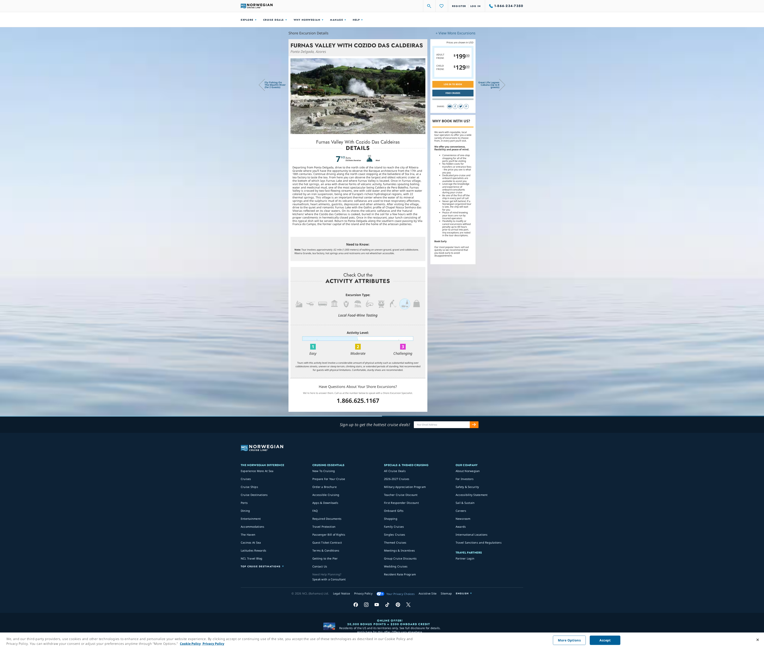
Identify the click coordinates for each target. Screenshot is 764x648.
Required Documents (327, 519)
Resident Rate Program (400, 574)
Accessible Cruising (325, 495)
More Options (569, 640)
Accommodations (252, 527)
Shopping (390, 519)
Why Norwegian (307, 19)
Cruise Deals (273, 19)
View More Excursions (457, 33)
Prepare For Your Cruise (328, 479)
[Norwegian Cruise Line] (257, 6)
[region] (382, 640)
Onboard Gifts (393, 511)
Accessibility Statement (472, 495)
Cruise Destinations (254, 495)
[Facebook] (455, 106)
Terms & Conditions (325, 550)
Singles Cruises (394, 534)
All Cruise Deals (395, 471)
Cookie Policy (190, 643)
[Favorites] (442, 6)
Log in (475, 6)
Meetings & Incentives (399, 550)
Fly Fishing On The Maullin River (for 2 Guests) (275, 85)
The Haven (248, 534)
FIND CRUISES (452, 92)
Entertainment (251, 519)
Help (356, 19)
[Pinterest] (466, 106)
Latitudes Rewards (253, 550)
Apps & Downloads (325, 503)
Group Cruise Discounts (400, 558)
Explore (247, 19)
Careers (461, 511)
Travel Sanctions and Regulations (479, 542)
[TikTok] (387, 604)
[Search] (429, 6)
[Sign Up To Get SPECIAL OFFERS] (474, 424)
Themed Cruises (395, 542)
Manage (336, 19)
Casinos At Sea (251, 542)
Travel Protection (323, 527)
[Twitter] (460, 106)
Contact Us (319, 566)
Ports (244, 503)
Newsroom (463, 519)
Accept (605, 640)
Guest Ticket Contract (327, 542)
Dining (245, 511)
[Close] (757, 639)
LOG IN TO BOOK (453, 84)
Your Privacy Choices (400, 594)
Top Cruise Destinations (261, 566)
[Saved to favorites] (419, 128)
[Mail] (449, 106)
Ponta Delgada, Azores (308, 51)
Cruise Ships (249, 487)
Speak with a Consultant (329, 579)
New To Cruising (323, 471)
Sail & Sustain (465, 503)
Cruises (246, 479)
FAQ (315, 511)
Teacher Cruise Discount (401, 495)
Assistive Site (428, 593)
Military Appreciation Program (405, 487)
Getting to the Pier (325, 558)
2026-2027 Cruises (396, 479)
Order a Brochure (324, 487)
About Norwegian (468, 471)
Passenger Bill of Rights (328, 534)
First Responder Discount (401, 503)
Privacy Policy (213, 643)
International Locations (472, 534)
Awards (461, 527)
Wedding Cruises (396, 566)
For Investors (465, 479)
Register (459, 6)
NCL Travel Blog (251, 558)
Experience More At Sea (257, 471)
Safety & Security (467, 487)
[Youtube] (376, 604)
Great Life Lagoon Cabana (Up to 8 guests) (488, 85)
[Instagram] (366, 604)
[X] (408, 604)
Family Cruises (394, 527)
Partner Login (465, 558)
